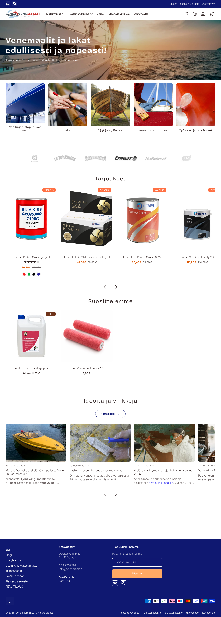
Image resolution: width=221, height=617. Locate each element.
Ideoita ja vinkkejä (189, 3)
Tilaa (135, 573)
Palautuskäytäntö (173, 612)
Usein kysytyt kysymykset (22, 565)
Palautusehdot (15, 576)
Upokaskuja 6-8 (69, 553)
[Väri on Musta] (33, 274)
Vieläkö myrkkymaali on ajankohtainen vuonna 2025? (163, 472)
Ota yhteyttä (208, 3)
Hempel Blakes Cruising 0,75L (31, 257)
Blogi (9, 555)
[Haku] (186, 14)
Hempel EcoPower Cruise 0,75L (142, 257)
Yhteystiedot (192, 612)
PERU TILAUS (14, 586)
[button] (186, 13)
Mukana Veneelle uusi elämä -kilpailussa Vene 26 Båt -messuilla (35, 472)
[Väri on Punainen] (24, 274)
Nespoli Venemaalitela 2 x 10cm (86, 368)
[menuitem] (30, 550)
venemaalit (22, 612)
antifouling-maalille (161, 482)
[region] (110, 4)
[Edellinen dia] (105, 287)
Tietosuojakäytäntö (128, 612)
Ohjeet (173, 3)
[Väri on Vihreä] (29, 274)
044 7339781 (67, 565)
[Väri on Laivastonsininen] (38, 274)
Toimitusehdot (14, 570)
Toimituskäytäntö (151, 612)
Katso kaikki (108, 413)
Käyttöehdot (208, 612)
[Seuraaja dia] (116, 287)
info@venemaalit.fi (71, 569)
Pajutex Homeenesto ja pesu (31, 368)
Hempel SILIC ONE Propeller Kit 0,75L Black (87, 257)
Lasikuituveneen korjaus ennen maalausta (96, 470)
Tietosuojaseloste (17, 581)
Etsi (8, 549)
